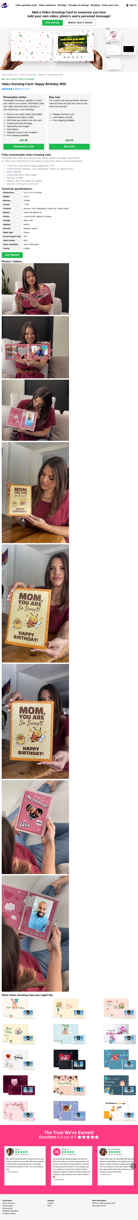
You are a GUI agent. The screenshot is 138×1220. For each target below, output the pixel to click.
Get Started (12, 254)
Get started (52, 22)
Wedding (95, 5)
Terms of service (9, 1203)
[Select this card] (18, 1008)
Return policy (8, 1208)
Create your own (109, 5)
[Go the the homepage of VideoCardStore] (5, 5)
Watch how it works (80, 22)
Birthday (62, 5)
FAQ (49, 1206)
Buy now (69, 146)
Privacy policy (8, 1206)
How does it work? (99, 1206)
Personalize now (24, 146)
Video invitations (47, 5)
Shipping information (10, 1211)
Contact (50, 1203)
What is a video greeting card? (103, 1203)
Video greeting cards (26, 5)
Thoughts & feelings (78, 5)
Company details (9, 1213)
